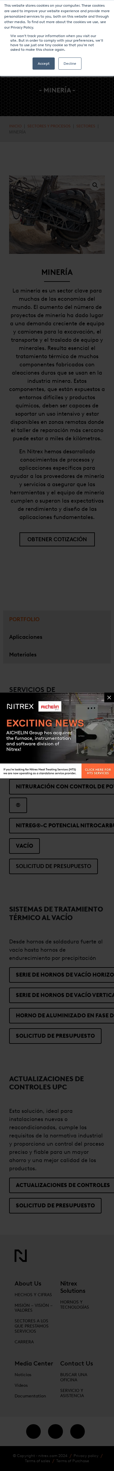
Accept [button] (44, 63)
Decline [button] (70, 63)
